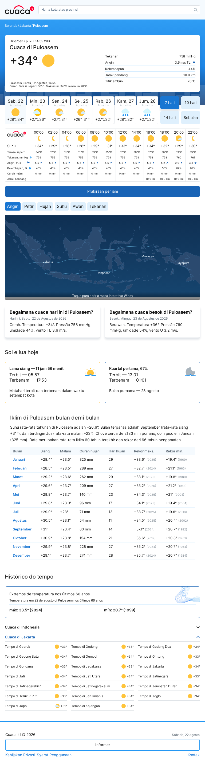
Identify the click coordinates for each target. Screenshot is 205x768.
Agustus (20, 520)
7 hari (170, 102)
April (16, 485)
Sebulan (191, 117)
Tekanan (97, 206)
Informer (102, 744)
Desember (21, 555)
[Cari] (196, 10)
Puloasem (40, 26)
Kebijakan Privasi (20, 755)
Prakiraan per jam (102, 191)
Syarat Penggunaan (54, 755)
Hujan (45, 206)
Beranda (11, 26)
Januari (19, 459)
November (21, 546)
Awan (78, 206)
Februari (19, 468)
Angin (12, 206)
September (22, 529)
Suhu (62, 206)
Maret (18, 477)
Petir (29, 206)
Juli (15, 512)
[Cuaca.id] (20, 9)
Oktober (19, 538)
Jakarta (25, 26)
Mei (16, 494)
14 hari (170, 117)
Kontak (194, 755)
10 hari (190, 102)
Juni (16, 503)
